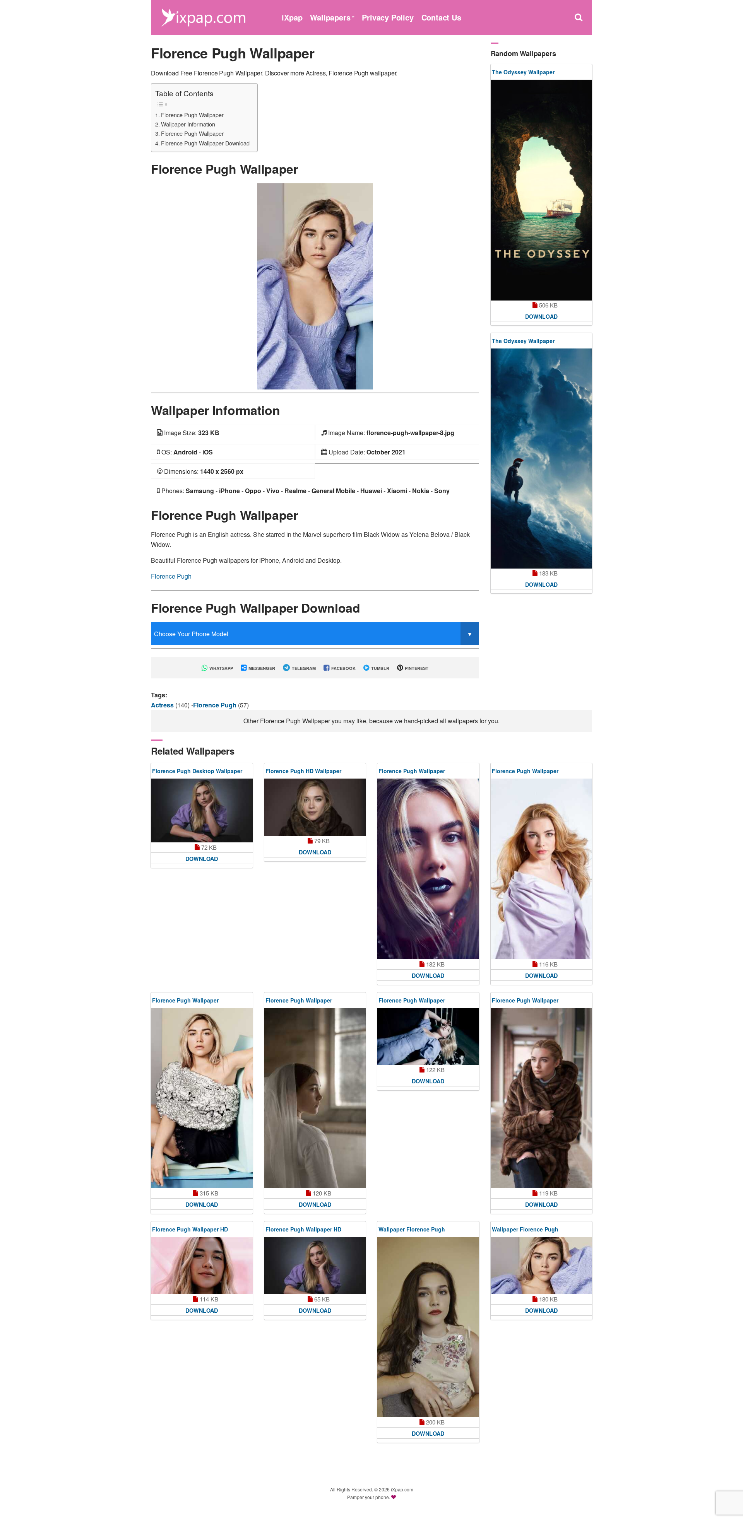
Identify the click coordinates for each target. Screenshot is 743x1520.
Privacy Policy (387, 17)
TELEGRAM (303, 668)
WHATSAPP (220, 668)
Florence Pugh (171, 576)
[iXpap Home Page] (203, 16)
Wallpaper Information (188, 124)
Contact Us (441, 17)
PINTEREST (416, 668)
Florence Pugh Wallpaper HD (190, 1229)
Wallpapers (330, 17)
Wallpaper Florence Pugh (411, 1229)
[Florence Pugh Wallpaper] (315, 285)
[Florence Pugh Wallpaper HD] (202, 1265)
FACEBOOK (343, 668)
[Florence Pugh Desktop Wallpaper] (202, 810)
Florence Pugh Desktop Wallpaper (197, 771)
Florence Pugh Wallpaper (192, 115)
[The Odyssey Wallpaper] (541, 190)
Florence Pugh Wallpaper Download (205, 143)
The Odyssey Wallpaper (523, 72)
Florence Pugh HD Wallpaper (303, 771)
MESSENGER (261, 668)
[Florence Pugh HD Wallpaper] (315, 807)
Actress (163, 704)
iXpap (292, 17)
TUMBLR (379, 668)
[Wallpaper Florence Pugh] (428, 1327)
